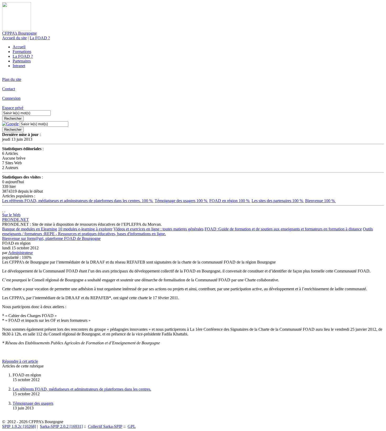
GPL (132, 426)
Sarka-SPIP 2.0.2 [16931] (61, 426)
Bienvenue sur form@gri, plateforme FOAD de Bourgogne (51, 238)
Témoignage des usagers (181, 200)
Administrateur (20, 252)
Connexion (11, 98)
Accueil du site (14, 38)
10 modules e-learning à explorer (85, 229)
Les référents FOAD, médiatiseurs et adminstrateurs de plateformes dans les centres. (78, 200)
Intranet (19, 66)
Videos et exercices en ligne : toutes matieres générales (158, 229)
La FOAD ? (40, 38)
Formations (22, 51)
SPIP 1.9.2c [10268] (19, 426)
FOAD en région (230, 200)
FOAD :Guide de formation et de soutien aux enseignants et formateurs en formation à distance (283, 229)
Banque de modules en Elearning (29, 229)
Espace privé (12, 108)
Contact (8, 89)
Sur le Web (11, 215)
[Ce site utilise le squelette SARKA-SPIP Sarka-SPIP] (2, 210)
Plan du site (11, 79)
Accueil (19, 47)
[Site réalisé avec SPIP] (4, 210)
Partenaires (22, 61)
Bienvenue (320, 200)
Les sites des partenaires (278, 200)
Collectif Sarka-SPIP (105, 426)
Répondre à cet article (20, 361)
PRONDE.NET (15, 219)
